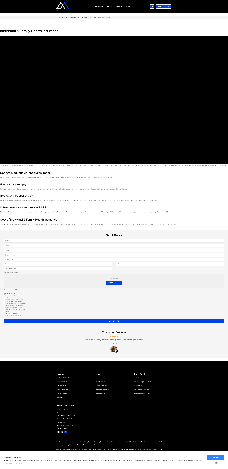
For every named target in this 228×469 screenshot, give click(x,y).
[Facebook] (62, 432)
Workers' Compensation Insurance (16, 309)
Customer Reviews (101, 386)
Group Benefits (62, 394)
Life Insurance (10, 311)
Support (119, 6)
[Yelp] (65, 432)
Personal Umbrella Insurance (14, 299)
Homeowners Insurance (12, 296)
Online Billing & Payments (142, 382)
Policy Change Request (141, 390)
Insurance (98, 6)
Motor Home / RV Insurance (14, 305)
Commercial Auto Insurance (14, 301)
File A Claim (138, 386)
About (109, 6)
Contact (130, 6)
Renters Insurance (11, 313)
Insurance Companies (102, 390)
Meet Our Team (101, 382)
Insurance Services (68, 17)
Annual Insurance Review (142, 394)
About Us (98, 378)
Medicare (60, 397)
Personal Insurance (63, 378)
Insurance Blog (100, 394)
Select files (114, 283)
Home (59, 17)
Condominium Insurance (13, 315)
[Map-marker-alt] (58, 432)
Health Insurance (81, 17)
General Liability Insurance (14, 307)
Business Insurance (63, 382)
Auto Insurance (10, 298)
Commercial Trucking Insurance (15, 303)
